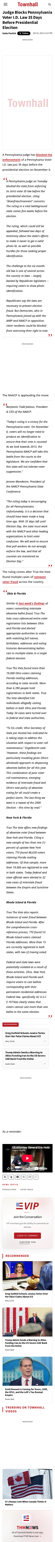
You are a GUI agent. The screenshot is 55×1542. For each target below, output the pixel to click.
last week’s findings (31, 603)
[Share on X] (4, 1177)
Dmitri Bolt (9, 1350)
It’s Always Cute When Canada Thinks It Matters (25, 1503)
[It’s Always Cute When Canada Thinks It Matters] (27, 1484)
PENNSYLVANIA (9, 1189)
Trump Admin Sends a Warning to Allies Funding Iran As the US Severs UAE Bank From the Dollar (26, 1343)
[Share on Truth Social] (11, 1177)
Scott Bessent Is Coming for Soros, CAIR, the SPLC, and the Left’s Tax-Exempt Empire (26, 1392)
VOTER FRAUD (26, 1189)
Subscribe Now (27, 1242)
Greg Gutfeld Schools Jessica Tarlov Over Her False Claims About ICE (26, 1295)
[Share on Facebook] (17, 1177)
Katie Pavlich (9, 33)
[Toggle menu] (5, 4)
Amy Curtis (9, 1300)
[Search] (50, 4)
